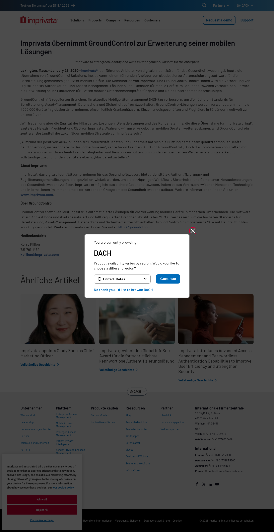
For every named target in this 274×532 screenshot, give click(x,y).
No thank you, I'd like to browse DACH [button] (123, 289)
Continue (168, 279)
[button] (193, 231)
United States (114, 279)
